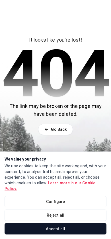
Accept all (55, 229)
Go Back (59, 129)
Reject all (56, 215)
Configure (55, 201)
